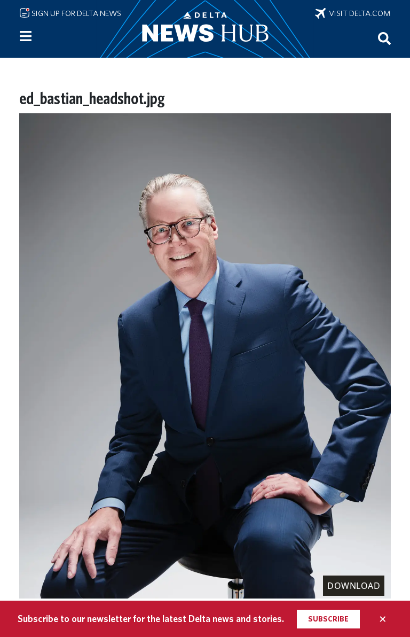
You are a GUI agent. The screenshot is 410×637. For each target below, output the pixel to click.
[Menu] (25, 36)
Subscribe (328, 619)
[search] (384, 38)
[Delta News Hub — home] (205, 29)
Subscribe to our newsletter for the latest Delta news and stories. (151, 618)
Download (353, 586)
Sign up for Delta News (75, 13)
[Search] (384, 38)
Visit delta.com (358, 13)
